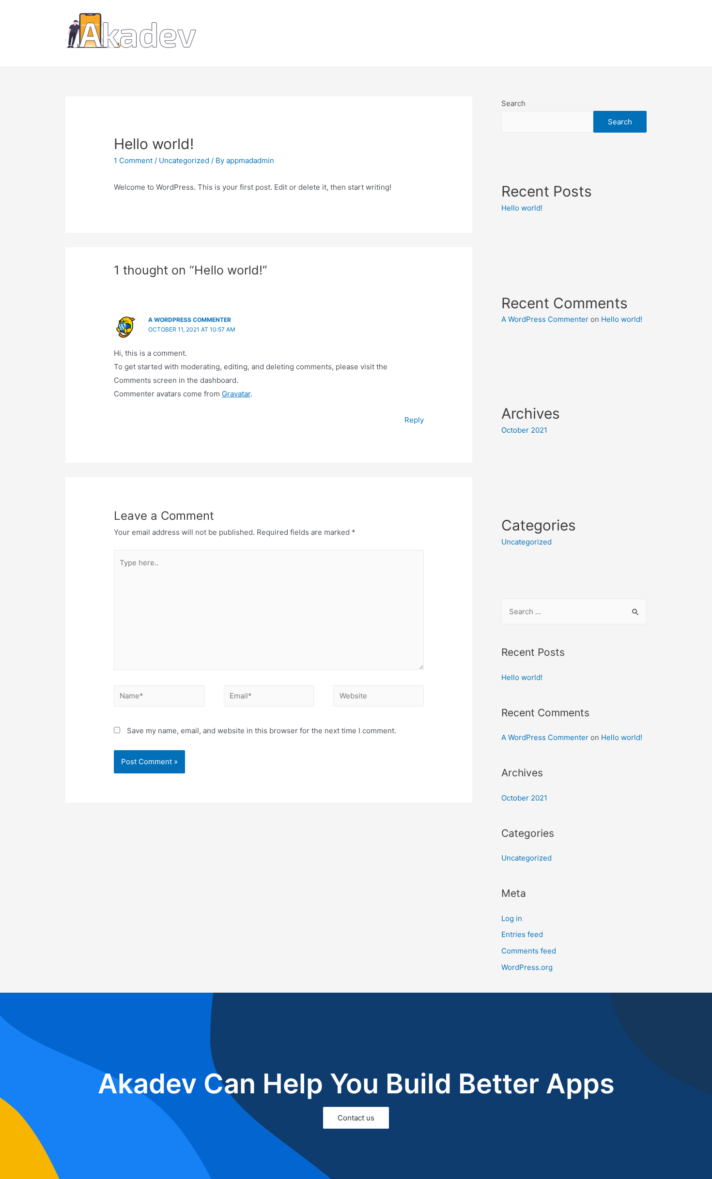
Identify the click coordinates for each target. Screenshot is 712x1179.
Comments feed (528, 950)
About (577, 33)
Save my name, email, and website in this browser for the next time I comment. (261, 730)
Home (542, 33)
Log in (511, 918)
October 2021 (524, 430)
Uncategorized (184, 160)
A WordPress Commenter (189, 319)
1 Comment (133, 160)
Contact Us (620, 33)
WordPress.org (527, 967)
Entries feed (522, 934)
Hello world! (521, 207)
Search (513, 103)
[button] (356, 1118)
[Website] (378, 697)
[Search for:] (574, 611)
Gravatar (236, 393)
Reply (414, 419)
